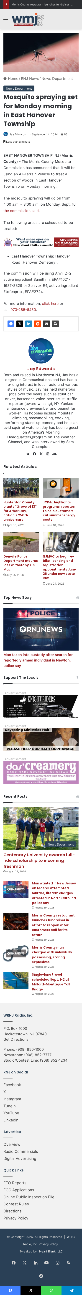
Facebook (12, 1085)
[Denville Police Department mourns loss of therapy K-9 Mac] (21, 542)
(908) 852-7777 (37, 1055)
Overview (11, 1144)
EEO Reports (14, 1183)
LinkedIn (10, 1120)
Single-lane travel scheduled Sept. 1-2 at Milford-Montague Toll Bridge (51, 982)
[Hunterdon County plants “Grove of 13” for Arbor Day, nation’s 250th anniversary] (21, 488)
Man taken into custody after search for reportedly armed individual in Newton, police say (38, 660)
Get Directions (15, 1039)
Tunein (9, 1106)
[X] (19, 324)
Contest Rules (16, 1204)
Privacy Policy (15, 1218)
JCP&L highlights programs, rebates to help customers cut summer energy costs (59, 511)
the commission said (21, 210)
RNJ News (30, 78)
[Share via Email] (46, 324)
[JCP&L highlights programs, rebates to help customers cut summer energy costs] (61, 488)
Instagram (12, 1099)
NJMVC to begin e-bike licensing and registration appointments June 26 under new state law (59, 567)
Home (12, 78)
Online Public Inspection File (28, 1197)
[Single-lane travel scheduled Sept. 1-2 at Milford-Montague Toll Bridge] (15, 980)
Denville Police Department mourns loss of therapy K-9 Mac (20, 563)
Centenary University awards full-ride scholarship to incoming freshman (39, 860)
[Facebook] (11, 324)
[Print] (55, 324)
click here (50, 303)
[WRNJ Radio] (27, 19)
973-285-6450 (23, 309)
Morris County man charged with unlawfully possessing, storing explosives (52, 954)
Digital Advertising (19, 1158)
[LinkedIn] (28, 324)
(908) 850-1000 (30, 1049)
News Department (57, 78)
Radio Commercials (20, 1151)
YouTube (11, 1113)
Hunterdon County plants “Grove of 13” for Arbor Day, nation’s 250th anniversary (20, 511)
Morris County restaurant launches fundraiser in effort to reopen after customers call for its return (53, 925)
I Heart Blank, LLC (50, 1251)
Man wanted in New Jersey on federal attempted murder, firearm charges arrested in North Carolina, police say (54, 893)
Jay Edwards (17, 134)
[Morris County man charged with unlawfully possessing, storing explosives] (15, 953)
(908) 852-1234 (53, 1060)
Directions (12, 1211)
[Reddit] (37, 324)
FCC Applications (18, 1190)
